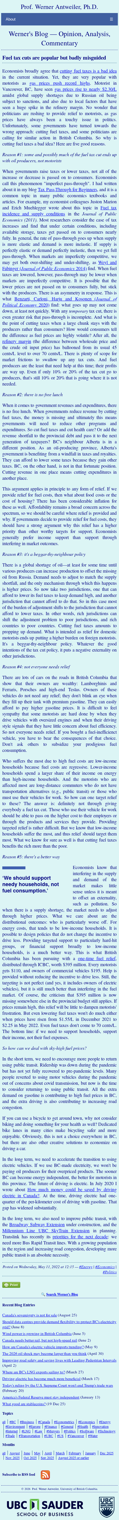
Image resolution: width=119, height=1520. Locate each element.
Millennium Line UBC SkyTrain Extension (46, 1230)
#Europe (34, 1426)
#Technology (107, 1431)
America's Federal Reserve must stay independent (40, 1397)
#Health (82, 1426)
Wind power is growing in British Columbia (37, 1333)
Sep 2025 (47, 1457)
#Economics (105, 1266)
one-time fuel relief (97, 958)
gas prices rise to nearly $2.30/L (86, 89)
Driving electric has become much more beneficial (41, 1378)
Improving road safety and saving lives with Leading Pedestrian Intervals (59, 1360)
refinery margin (16, 341)
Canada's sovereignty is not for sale (29, 1315)
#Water (93, 1435)
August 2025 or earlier (73, 1457)
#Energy (85, 1266)
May (37, 1453)
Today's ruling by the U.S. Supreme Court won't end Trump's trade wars (57, 1385)
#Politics (110, 1271)
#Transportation (29, 1435)
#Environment (15, 1426)
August (15, 1453)
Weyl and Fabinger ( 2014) (59, 265)
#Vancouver (76, 1435)
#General (67, 1426)
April (48, 1453)
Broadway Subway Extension (37, 1224)
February (75, 1453)
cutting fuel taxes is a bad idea (88, 71)
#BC (13, 1421)
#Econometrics (64, 1421)
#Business (27, 1421)
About (11, 19)
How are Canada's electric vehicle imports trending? (43, 1346)
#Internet (11, 1431)
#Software (87, 1431)
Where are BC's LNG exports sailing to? (33, 1372)
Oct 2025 (30, 1457)
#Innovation (100, 1426)
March (60, 1453)
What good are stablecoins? (24, 1403)
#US (60, 1435)
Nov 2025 (12, 1457)
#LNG (26, 1431)
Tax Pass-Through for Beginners (67, 189)
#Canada (44, 1421)
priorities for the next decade (80, 1236)
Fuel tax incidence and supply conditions (59, 210)
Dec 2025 (107, 1453)
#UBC (48, 1435)
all (3, 1421)
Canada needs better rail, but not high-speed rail (39, 1340)
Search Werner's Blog (62, 1294)
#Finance (50, 1426)
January (90, 1453)
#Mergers (53, 1431)
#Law (38, 1431)
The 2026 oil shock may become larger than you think (44, 1353)
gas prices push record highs (59, 83)
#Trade (10, 1435)
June (27, 1453)
